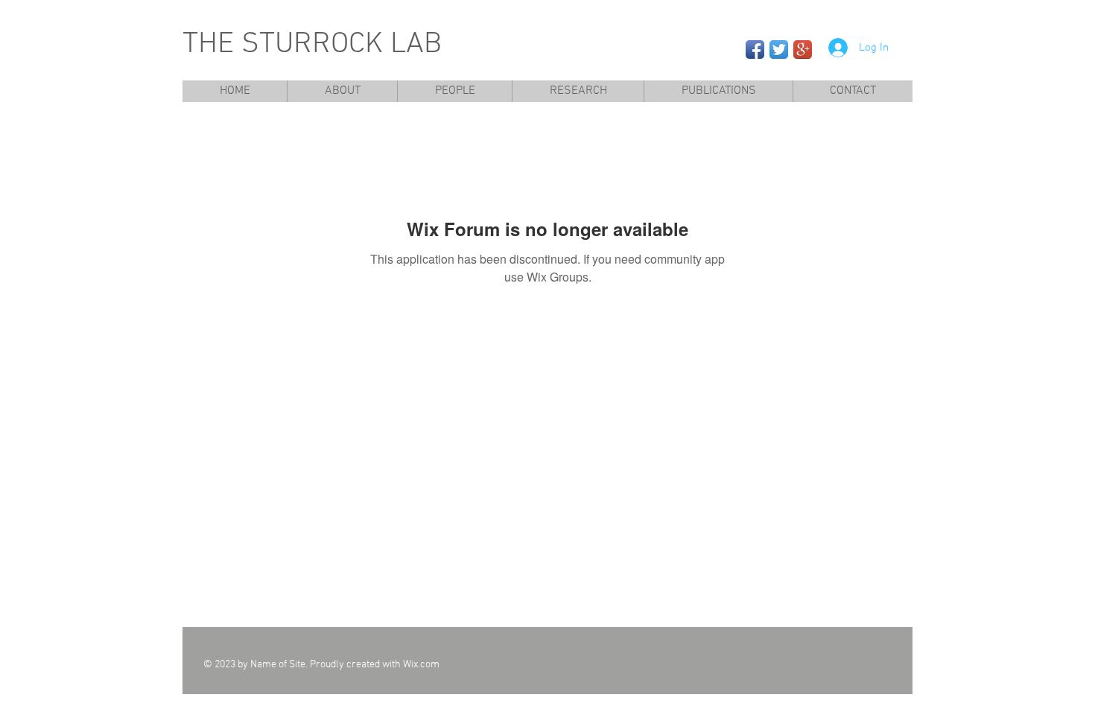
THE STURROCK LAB (312, 45)
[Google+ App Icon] (802, 49)
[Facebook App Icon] (755, 49)
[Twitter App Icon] (778, 49)
